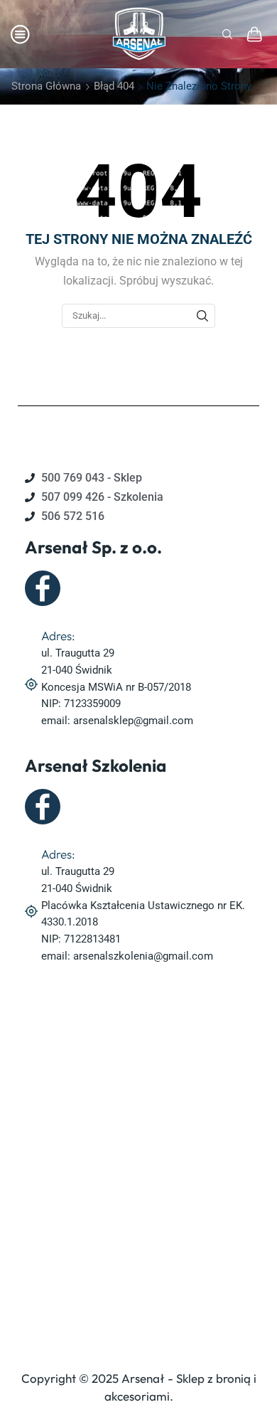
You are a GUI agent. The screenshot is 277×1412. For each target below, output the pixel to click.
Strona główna (46, 86)
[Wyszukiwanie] (202, 316)
